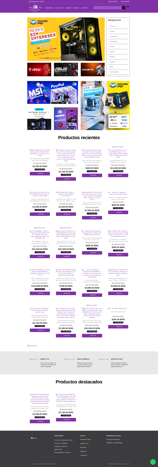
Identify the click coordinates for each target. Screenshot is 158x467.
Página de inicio (85, 439)
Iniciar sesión (113, 1)
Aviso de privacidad (113, 439)
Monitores (112, 56)
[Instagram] (77, 1)
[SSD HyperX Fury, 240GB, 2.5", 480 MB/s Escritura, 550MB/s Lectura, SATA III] (66, 194)
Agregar (41, 173)
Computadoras (113, 41)
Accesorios (113, 26)
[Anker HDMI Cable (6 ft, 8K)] (118, 308)
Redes (111, 67)
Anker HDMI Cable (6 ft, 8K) (118, 311)
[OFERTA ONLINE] (118, 146)
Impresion (112, 51)
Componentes (113, 36)
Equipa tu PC (59, 8)
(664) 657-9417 (58, 449)
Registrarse (125, 1)
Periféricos (112, 62)
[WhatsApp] (153, 462)
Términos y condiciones (114, 443)
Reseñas (68, 8)
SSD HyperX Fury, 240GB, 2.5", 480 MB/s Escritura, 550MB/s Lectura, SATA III (66, 201)
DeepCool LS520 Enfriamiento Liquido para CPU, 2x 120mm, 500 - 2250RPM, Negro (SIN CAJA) (92, 239)
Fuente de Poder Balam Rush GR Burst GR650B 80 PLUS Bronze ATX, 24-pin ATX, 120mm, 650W (40, 201)
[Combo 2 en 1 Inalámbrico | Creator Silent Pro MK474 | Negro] (118, 193)
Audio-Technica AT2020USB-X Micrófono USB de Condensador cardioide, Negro (39, 317)
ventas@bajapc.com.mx (36, 1)
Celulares (112, 31)
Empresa (76, 8)
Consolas (112, 46)
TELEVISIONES (114, 72)
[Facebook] (74, 1)
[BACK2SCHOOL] (92, 305)
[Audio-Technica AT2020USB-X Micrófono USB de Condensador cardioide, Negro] (40, 310)
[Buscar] (123, 7)
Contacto (84, 8)
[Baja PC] (35, 8)
